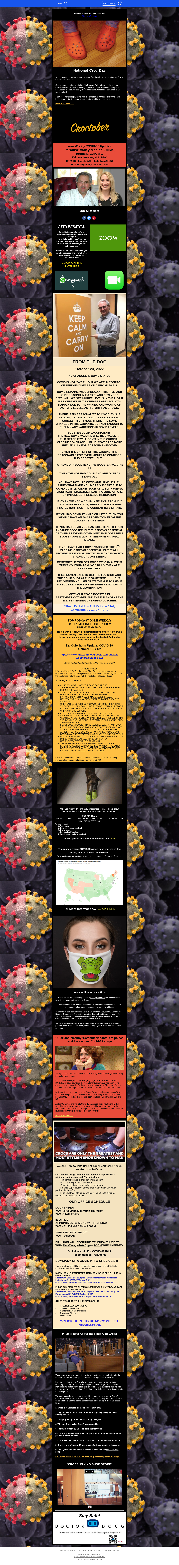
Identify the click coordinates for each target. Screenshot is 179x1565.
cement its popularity (114, 1389)
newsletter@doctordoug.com (92, 1559)
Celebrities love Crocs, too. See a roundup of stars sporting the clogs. (87, 1457)
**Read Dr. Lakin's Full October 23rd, (89, 606)
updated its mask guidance (96, 1014)
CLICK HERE (106, 908)
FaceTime (79, 232)
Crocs (79, 1382)
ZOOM (98, 1245)
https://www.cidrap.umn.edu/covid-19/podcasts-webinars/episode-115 (89, 656)
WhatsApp (62, 234)
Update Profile (79, 1557)
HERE (112, 838)
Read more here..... (64, 1116)
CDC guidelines (97, 998)
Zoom (73, 234)
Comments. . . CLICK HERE (89, 609)
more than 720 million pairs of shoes (87, 1440)
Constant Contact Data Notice (95, 1557)
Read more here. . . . (64, 104)
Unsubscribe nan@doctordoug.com (89, 1554)
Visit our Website (89, 210)
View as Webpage (89, 16)
